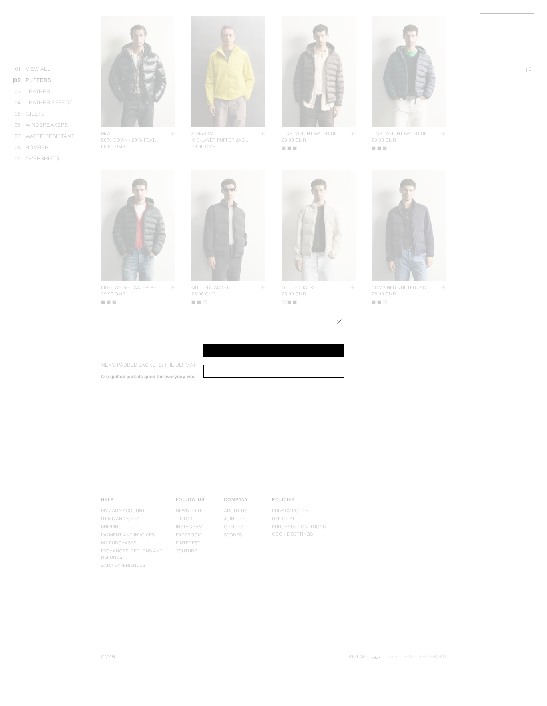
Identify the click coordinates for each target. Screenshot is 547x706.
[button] (273, 350)
